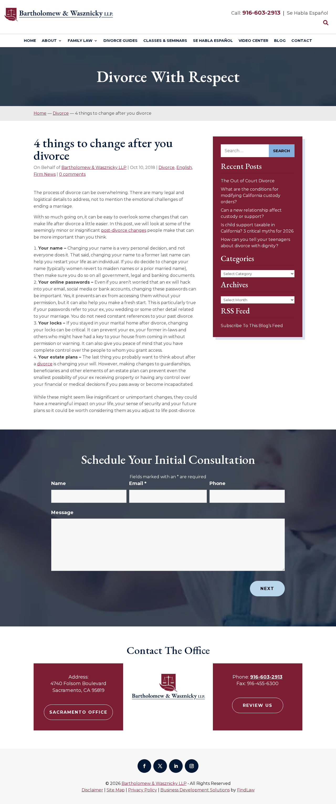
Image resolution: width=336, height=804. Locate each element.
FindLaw (246, 790)
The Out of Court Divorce (248, 180)
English (184, 167)
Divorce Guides (120, 41)
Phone (217, 483)
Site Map (116, 790)
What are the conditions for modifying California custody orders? (250, 195)
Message (62, 512)
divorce (44, 363)
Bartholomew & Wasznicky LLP (94, 167)
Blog (280, 41)
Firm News (45, 174)
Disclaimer (92, 790)
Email (137, 483)
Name (58, 483)
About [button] (49, 41)
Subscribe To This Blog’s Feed (252, 325)
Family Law (80, 41)
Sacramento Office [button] (78, 712)
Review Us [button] (257, 705)
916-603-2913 (261, 12)
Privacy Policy (142, 790)
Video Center (253, 41)
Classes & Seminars (165, 41)
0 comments (72, 174)
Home (30, 41)
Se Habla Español (213, 41)
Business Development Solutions (195, 790)
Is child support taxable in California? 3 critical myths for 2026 (257, 228)
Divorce (167, 167)
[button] (331, 766)
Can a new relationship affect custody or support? (251, 213)
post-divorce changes (123, 230)
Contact (301, 41)
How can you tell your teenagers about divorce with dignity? (255, 242)
